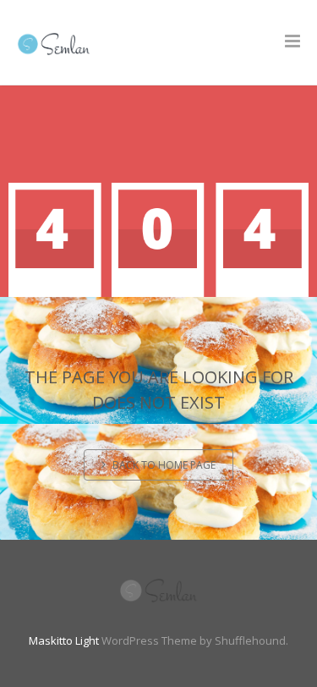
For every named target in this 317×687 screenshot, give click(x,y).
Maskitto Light (64, 640)
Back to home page (164, 465)
